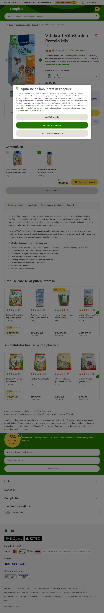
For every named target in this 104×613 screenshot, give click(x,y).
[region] (52, 112)
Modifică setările (52, 117)
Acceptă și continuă (52, 125)
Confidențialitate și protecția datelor (31, 111)
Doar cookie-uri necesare (52, 133)
